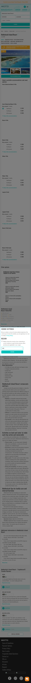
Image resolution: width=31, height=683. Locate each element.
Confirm (12, 352)
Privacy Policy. (9, 335)
